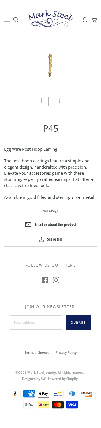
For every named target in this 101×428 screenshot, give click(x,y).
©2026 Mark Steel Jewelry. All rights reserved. (50, 372)
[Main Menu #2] (7, 20)
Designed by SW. (34, 378)
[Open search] (16, 20)
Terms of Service (37, 352)
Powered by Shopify (63, 378)
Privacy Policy (66, 352)
